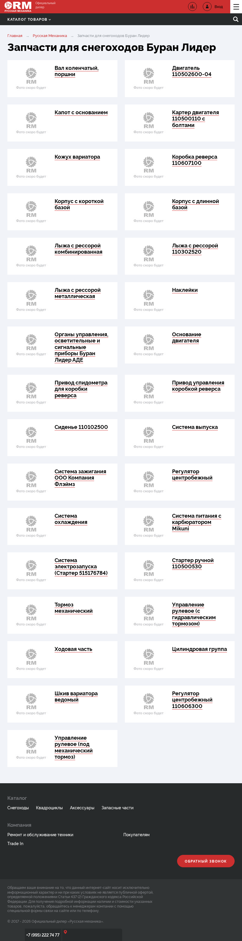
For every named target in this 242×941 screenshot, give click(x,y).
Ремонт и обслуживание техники (40, 834)
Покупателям (136, 834)
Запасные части (117, 807)
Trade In (15, 843)
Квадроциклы (49, 807)
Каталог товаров (27, 19)
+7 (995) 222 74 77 (43, 934)
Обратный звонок (206, 860)
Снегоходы (18, 807)
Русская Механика (50, 35)
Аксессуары (82, 807)
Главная (14, 35)
